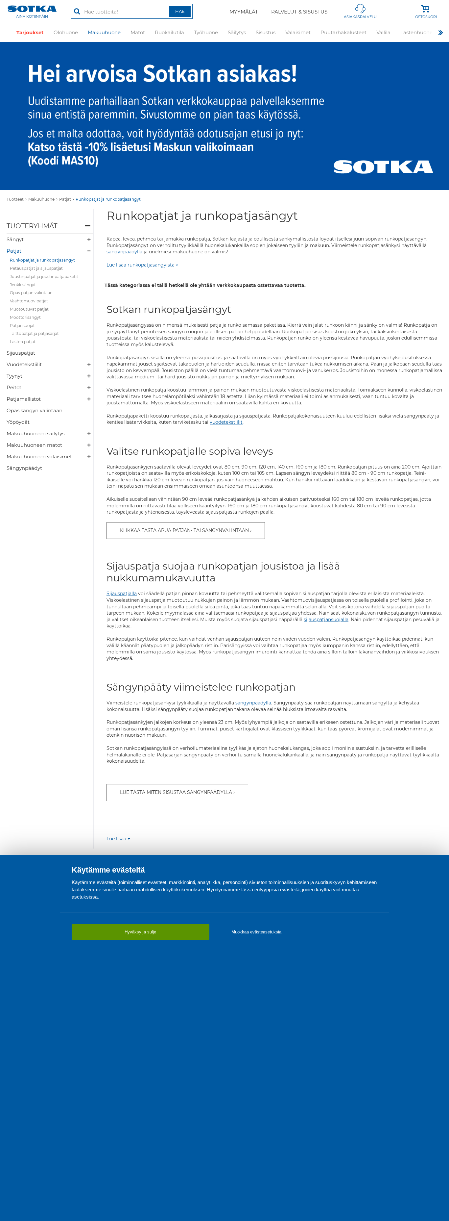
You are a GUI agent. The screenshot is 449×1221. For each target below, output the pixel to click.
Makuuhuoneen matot (34, 445)
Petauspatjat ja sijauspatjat (36, 268)
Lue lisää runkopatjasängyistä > (142, 265)
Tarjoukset (30, 32)
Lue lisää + (118, 839)
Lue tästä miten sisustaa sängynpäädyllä (176, 792)
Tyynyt (14, 376)
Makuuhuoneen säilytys (35, 433)
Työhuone (206, 32)
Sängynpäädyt (24, 468)
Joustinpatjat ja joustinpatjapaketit (44, 276)
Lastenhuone (416, 32)
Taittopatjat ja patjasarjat (34, 333)
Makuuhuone (104, 32)
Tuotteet (15, 199)
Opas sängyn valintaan (34, 410)
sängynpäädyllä (124, 252)
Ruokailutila (169, 32)
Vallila (383, 32)
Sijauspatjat (21, 353)
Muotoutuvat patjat (29, 309)
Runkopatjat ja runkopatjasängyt (108, 199)
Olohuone (66, 32)
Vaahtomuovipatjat (29, 300)
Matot (137, 32)
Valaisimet (298, 32)
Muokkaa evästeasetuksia (256, 931)
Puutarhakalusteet (343, 32)
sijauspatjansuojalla (326, 620)
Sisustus (265, 32)
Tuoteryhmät (32, 226)
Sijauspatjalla (121, 594)
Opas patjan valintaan (31, 292)
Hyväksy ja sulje (140, 931)
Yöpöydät (18, 422)
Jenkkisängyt (23, 284)
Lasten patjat (22, 341)
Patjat (65, 199)
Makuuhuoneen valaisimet (39, 456)
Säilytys (237, 32)
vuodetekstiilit (226, 422)
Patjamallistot (24, 399)
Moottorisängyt (25, 317)
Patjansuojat (22, 325)
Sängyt (15, 239)
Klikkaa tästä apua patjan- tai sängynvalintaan (184, 530)
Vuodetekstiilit (24, 364)
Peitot (14, 387)
